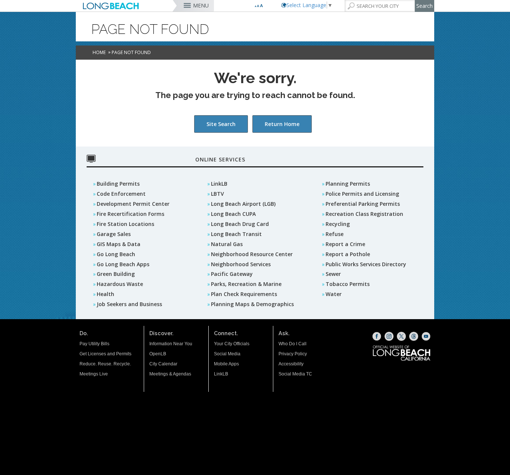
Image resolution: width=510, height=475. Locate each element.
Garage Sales (114, 234)
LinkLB (219, 183)
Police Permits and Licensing (362, 193)
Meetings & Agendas (170, 374)
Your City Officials (231, 343)
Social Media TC (295, 374)
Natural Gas (227, 244)
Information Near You (170, 343)
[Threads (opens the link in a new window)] (413, 336)
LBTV (217, 193)
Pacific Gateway (232, 273)
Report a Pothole (348, 254)
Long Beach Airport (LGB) (243, 203)
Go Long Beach (116, 254)
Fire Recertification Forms (130, 213)
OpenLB (157, 353)
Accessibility (291, 364)
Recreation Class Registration (364, 213)
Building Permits (118, 183)
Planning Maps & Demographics (252, 304)
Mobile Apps (226, 364)
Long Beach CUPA (233, 213)
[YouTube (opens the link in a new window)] (426, 336)
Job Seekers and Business (129, 304)
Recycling (338, 223)
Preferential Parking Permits (363, 203)
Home (99, 52)
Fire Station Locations (125, 223)
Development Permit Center (133, 203)
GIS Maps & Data (118, 244)
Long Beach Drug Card (240, 223)
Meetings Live (94, 374)
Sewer (333, 273)
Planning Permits (348, 183)
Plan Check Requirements (244, 294)
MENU (201, 5)
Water (334, 294)
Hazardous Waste (120, 283)
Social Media (227, 353)
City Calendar (163, 364)
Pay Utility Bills (94, 343)
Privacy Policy (293, 353)
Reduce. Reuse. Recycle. (105, 364)
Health (105, 294)
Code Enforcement (121, 193)
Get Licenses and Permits (105, 353)
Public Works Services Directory (366, 264)
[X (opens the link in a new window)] (401, 336)
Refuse (334, 234)
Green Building (116, 273)
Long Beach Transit (236, 234)
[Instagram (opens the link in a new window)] (389, 336)
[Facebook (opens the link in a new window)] (376, 336)
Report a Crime (345, 244)
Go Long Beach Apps (123, 264)
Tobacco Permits (348, 283)
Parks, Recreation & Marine (246, 283)
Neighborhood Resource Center (252, 254)
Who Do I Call (293, 343)
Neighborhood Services (241, 264)
